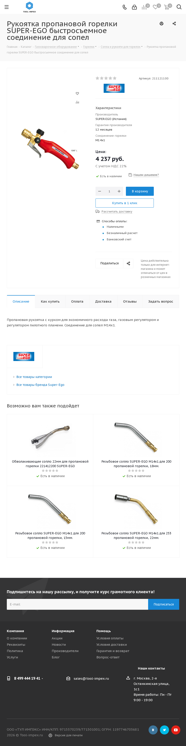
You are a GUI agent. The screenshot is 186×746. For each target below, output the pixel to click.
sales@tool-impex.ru (91, 678)
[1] (97, 78)
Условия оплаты (109, 638)
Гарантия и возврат (112, 651)
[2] (102, 78)
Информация (63, 631)
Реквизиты (16, 644)
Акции (57, 638)
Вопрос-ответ (108, 657)
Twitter (164, 729)
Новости (59, 644)
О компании (17, 638)
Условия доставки (111, 644)
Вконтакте (153, 729)
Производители (65, 651)
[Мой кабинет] (134, 7)
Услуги (12, 657)
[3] (106, 78)
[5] (115, 78)
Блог (56, 657)
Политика (15, 651)
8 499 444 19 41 (27, 678)
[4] (110, 78)
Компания (15, 631)
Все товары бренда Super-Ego (40, 385)
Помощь (103, 631)
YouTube (175, 729)
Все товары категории (34, 377)
